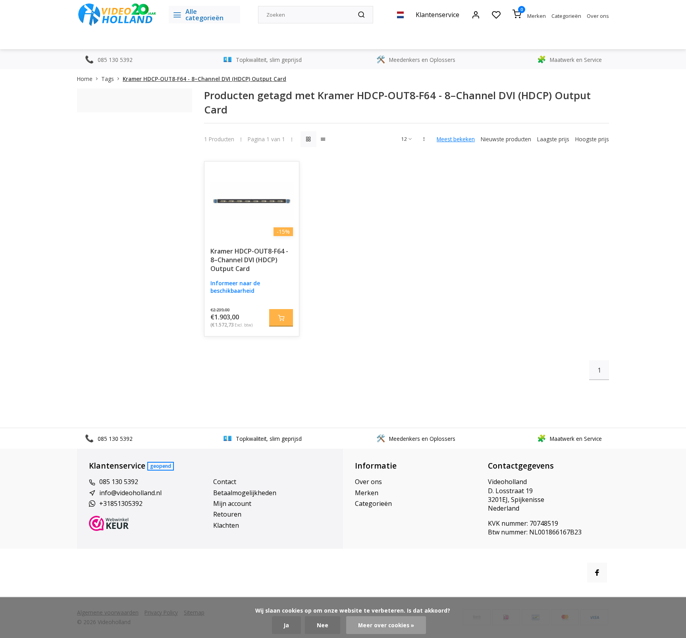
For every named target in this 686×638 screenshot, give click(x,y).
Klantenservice (437, 14)
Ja (286, 625)
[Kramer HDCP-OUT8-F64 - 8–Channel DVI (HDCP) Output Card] (251, 201)
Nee (322, 625)
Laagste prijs (553, 139)
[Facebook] (597, 572)
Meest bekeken (456, 139)
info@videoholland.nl (130, 492)
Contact (224, 481)
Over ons (598, 15)
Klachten (226, 525)
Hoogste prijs (592, 139)
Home (84, 79)
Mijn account (232, 503)
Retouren (227, 514)
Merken (536, 15)
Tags (107, 79)
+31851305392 (121, 503)
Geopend (160, 466)
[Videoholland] (117, 15)
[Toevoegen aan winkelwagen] (281, 318)
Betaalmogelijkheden (244, 492)
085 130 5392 (118, 481)
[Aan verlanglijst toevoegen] (287, 173)
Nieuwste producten (506, 139)
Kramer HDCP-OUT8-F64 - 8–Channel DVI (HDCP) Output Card (204, 79)
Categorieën (566, 15)
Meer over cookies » (386, 625)
